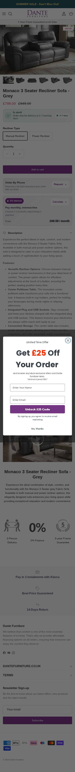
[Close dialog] (68, 340)
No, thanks (37, 428)
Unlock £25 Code (37, 409)
